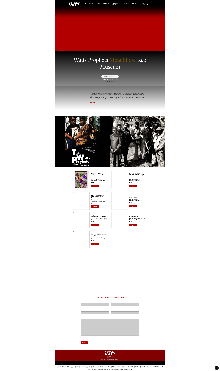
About (91, 3)
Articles (126, 3)
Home (84, 3)
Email (82, 310)
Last (111, 306)
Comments (83, 317)
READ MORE (92, 102)
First (81, 306)
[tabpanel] (110, 25)
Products (106, 3)
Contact (134, 3)
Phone (112, 310)
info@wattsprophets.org (103, 297)
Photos (98, 3)
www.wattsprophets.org (119, 297)
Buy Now (95, 186)
